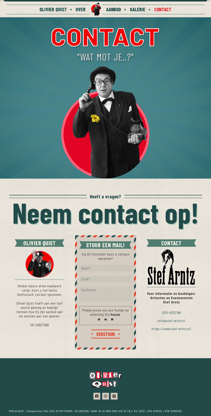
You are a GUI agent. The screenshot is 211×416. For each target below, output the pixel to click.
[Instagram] (105, 396)
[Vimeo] (114, 396)
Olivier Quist (53, 9)
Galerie (137, 9)
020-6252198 (171, 312)
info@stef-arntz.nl (171, 321)
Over (80, 9)
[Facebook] (96, 396)
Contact (162, 9)
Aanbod (113, 9)
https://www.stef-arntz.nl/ (171, 329)
